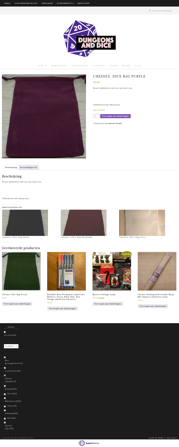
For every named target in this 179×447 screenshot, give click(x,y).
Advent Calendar (10, 380)
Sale (138, 66)
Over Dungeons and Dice (26, 3)
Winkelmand (47, 3)
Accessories (80, 66)
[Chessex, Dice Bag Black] (30, 223)
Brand (126, 66)
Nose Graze (172, 438)
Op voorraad (10, 335)
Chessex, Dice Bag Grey (132, 237)
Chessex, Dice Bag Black (15, 237)
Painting (99, 66)
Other (113, 66)
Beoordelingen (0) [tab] (28, 167)
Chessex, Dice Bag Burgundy (76, 237)
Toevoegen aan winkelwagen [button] (17, 304)
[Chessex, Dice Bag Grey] (147, 223)
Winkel (7, 3)
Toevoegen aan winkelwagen (115, 116)
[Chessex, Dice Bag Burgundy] (89, 223)
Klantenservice (65, 3)
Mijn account (84, 3)
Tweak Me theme (156, 438)
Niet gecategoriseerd (14, 361)
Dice (42, 66)
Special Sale (9, 427)
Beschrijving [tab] (11, 167)
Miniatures (59, 66)
